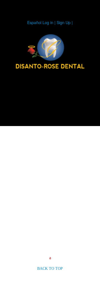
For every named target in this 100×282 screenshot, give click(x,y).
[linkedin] (57, 103)
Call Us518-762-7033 (22, 95)
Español (34, 22)
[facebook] (68, 103)
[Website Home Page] (50, 52)
